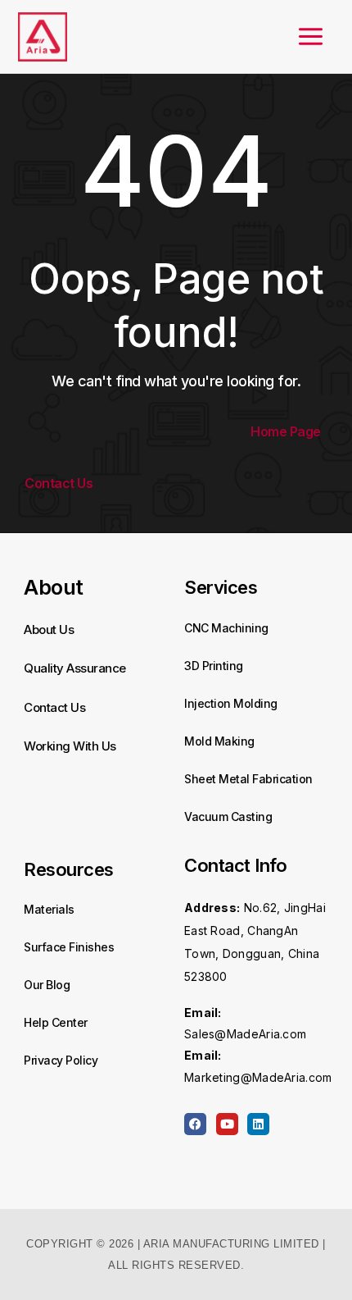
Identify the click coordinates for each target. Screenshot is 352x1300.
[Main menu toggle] (310, 36)
